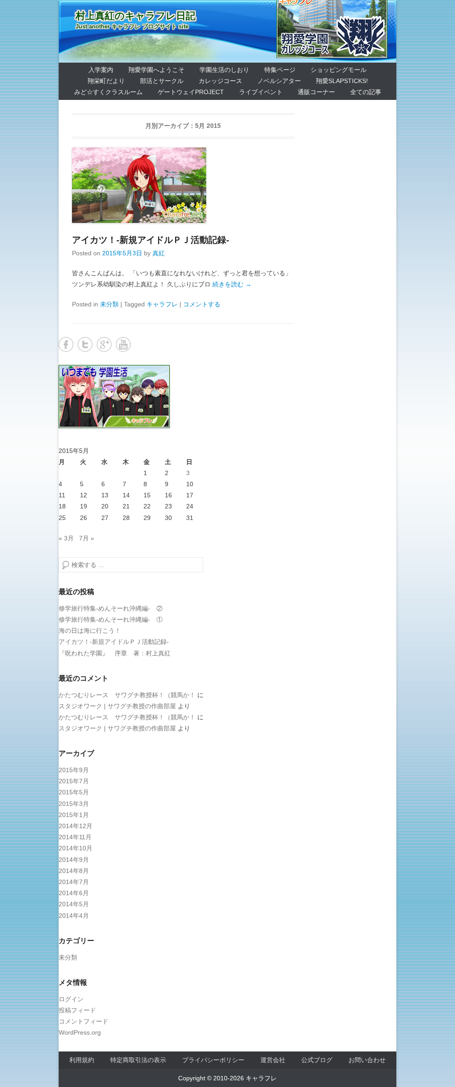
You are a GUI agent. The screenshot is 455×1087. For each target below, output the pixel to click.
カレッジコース (220, 80)
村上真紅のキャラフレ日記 (136, 15)
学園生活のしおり (224, 69)
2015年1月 (74, 814)
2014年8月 (74, 870)
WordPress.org (80, 1032)
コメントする (201, 304)
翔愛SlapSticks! (342, 80)
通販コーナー (316, 91)
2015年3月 (74, 803)
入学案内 (100, 69)
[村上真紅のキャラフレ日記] (227, 31)
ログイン (71, 999)
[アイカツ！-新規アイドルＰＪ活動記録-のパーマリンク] (183, 185)
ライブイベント (261, 91)
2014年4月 (74, 915)
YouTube (123, 344)
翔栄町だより (106, 80)
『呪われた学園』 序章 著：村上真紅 (115, 653)
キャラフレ (162, 304)
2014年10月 (75, 848)
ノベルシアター (279, 80)
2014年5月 (74, 904)
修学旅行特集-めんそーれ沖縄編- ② (111, 608)
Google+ (104, 344)
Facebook (66, 344)
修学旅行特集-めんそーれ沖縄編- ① (111, 619)
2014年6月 (74, 893)
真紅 (158, 253)
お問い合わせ (367, 1059)
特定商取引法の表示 (138, 1059)
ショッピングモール (339, 69)
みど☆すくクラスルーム (108, 91)
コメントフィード (83, 1021)
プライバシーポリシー (213, 1059)
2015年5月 (74, 792)
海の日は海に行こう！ (90, 630)
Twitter (85, 344)
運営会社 (272, 1059)
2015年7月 (74, 781)
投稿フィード (77, 1010)
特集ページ (279, 69)
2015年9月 (74, 770)
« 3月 (66, 538)
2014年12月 (75, 825)
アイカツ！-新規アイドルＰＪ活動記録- (150, 240)
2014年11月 (75, 837)
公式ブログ (316, 1059)
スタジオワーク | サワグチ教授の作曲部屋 (117, 706)
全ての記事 (365, 91)
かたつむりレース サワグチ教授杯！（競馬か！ (127, 694)
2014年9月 (74, 859)
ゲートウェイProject (191, 91)
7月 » (86, 538)
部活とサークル (162, 80)
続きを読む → (231, 284)
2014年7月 (74, 881)
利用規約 (81, 1059)
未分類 (109, 304)
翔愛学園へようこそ (156, 69)
